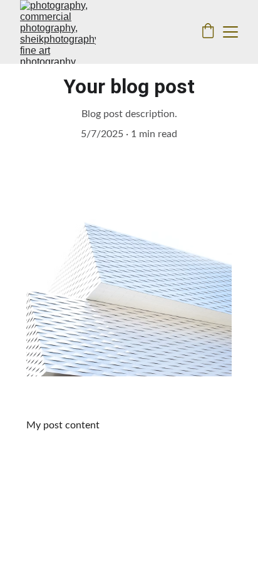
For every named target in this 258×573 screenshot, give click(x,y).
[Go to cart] (208, 32)
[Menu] (230, 32)
